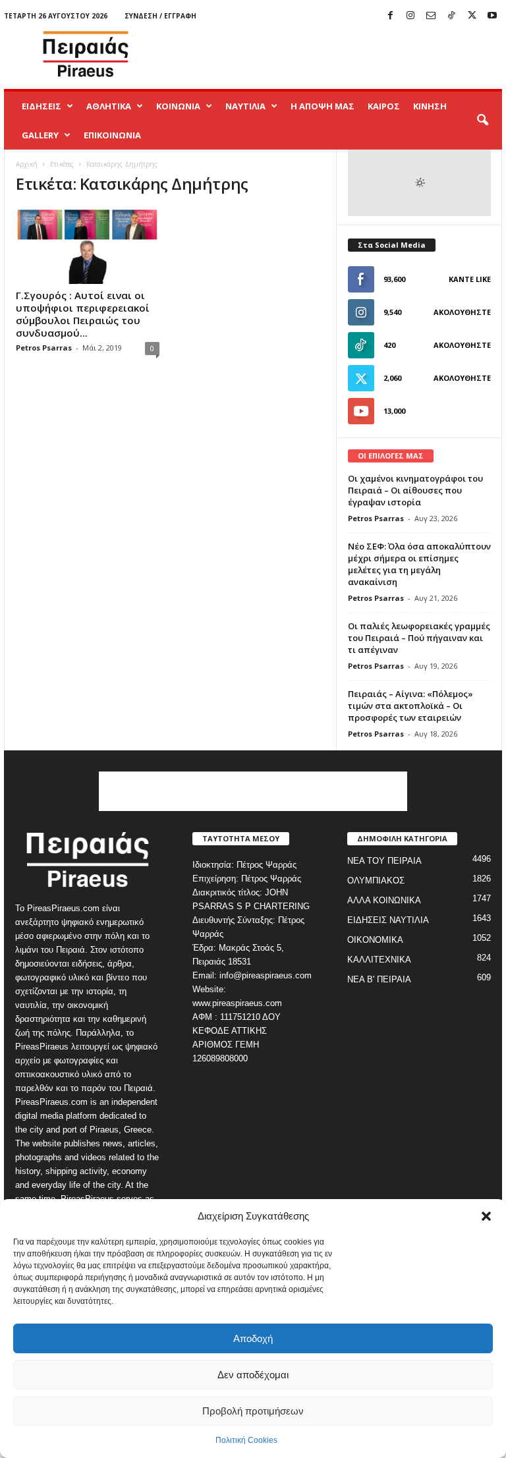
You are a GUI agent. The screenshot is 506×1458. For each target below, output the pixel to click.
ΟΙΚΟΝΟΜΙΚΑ (375, 940)
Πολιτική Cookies (246, 1440)
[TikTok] (451, 16)
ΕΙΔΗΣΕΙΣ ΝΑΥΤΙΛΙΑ (388, 920)
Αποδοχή (253, 1338)
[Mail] (431, 16)
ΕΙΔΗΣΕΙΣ (41, 106)
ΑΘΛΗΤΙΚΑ (108, 106)
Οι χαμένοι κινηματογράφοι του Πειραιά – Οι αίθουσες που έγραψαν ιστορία (415, 490)
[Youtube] (492, 16)
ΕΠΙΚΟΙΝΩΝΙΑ (112, 135)
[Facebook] (390, 16)
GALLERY (40, 135)
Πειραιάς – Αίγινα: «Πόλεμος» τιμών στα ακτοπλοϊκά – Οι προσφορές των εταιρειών (410, 705)
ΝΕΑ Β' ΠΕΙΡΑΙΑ (379, 979)
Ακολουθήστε (462, 312)
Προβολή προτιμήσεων (253, 1410)
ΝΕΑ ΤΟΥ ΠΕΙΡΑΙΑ (384, 861)
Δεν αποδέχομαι (253, 1374)
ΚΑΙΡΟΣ (384, 106)
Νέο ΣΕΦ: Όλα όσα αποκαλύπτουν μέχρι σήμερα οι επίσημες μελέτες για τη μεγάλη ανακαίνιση (419, 564)
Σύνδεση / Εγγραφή (160, 15)
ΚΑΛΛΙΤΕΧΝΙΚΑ (379, 960)
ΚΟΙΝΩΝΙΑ (178, 106)
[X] (472, 16)
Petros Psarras (44, 347)
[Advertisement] (335, 54)
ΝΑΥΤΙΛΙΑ (245, 106)
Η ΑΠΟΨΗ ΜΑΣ (322, 106)
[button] (486, 1216)
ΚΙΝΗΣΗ (430, 106)
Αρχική (27, 164)
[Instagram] (410, 16)
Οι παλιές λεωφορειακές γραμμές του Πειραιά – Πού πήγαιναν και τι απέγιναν (419, 638)
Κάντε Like (470, 279)
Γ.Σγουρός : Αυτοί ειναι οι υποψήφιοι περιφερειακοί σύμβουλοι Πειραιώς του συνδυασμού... (83, 314)
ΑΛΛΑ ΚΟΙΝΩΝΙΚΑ (384, 900)
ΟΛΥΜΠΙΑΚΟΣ (376, 880)
